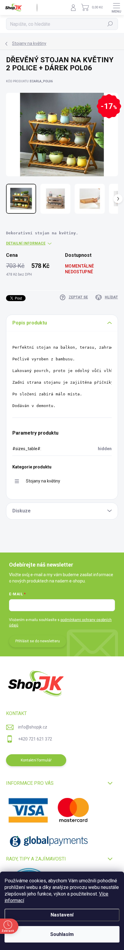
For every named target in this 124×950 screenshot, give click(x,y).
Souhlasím (62, 934)
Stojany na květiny (43, 481)
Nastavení (62, 915)
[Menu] (116, 7)
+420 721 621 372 (35, 739)
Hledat (110, 24)
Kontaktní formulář (36, 760)
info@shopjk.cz (32, 727)
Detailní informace (25, 243)
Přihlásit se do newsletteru (37, 641)
